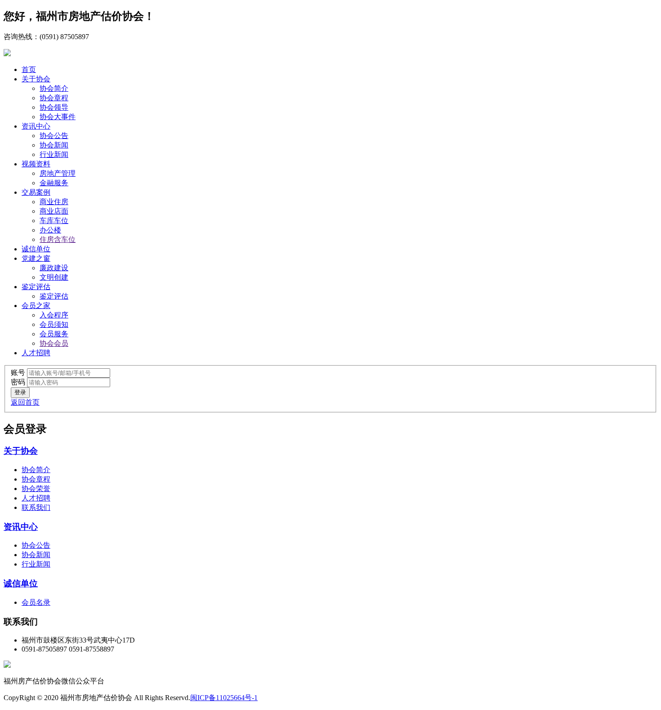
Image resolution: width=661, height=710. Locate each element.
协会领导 (54, 107)
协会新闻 (54, 145)
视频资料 (36, 164)
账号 (18, 372)
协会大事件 (58, 117)
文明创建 (54, 277)
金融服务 (54, 183)
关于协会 (36, 79)
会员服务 (54, 334)
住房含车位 (58, 239)
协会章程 (54, 98)
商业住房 (54, 201)
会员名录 (36, 602)
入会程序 (54, 315)
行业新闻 (54, 154)
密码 (18, 382)
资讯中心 (36, 126)
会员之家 (36, 305)
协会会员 (54, 343)
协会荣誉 (36, 488)
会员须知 (54, 324)
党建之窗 (36, 258)
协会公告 (54, 135)
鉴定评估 (36, 286)
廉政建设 (54, 268)
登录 (20, 392)
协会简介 (54, 88)
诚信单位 (36, 249)
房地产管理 (58, 173)
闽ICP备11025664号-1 (224, 697)
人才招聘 (36, 353)
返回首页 (25, 402)
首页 (29, 69)
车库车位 (54, 220)
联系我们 (36, 507)
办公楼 (50, 230)
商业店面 (54, 211)
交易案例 (36, 192)
